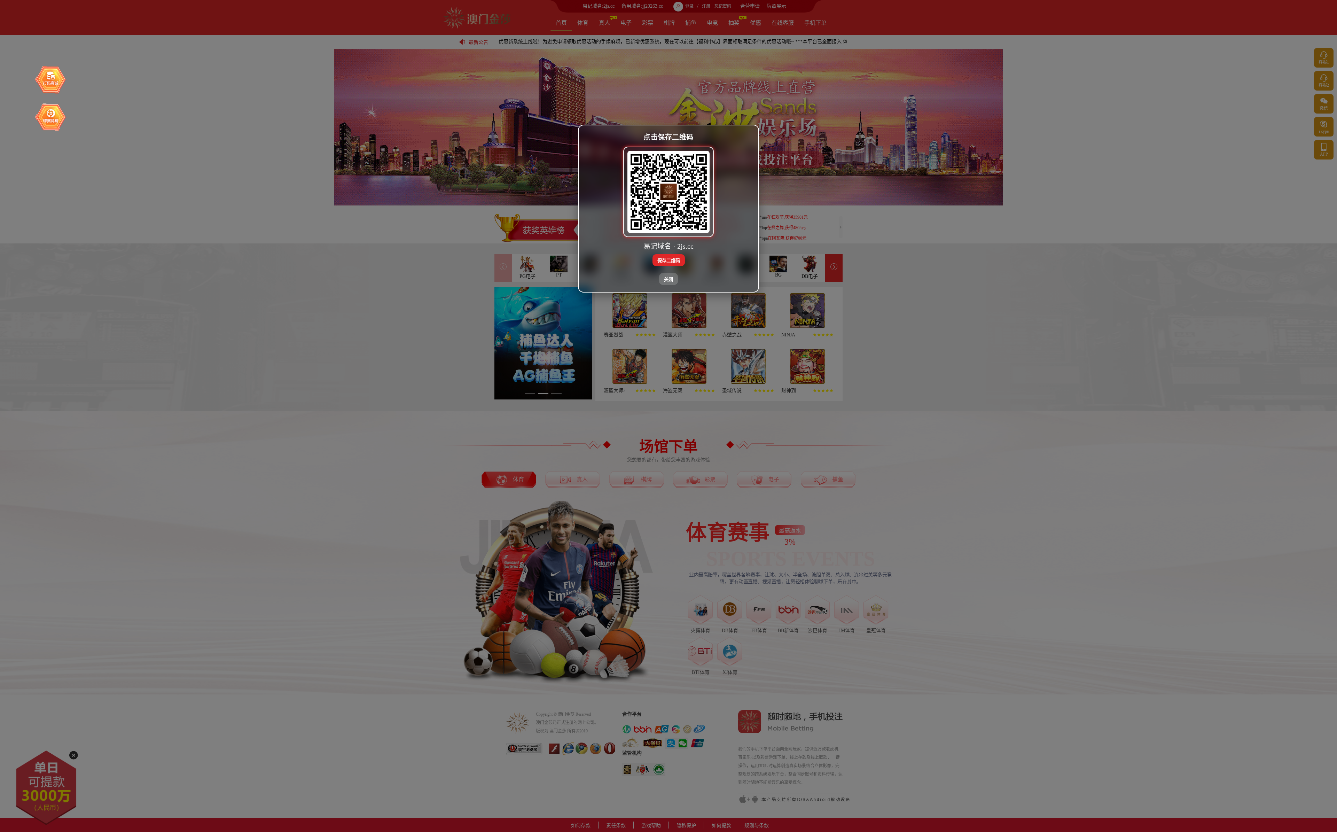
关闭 (668, 279)
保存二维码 (668, 260)
